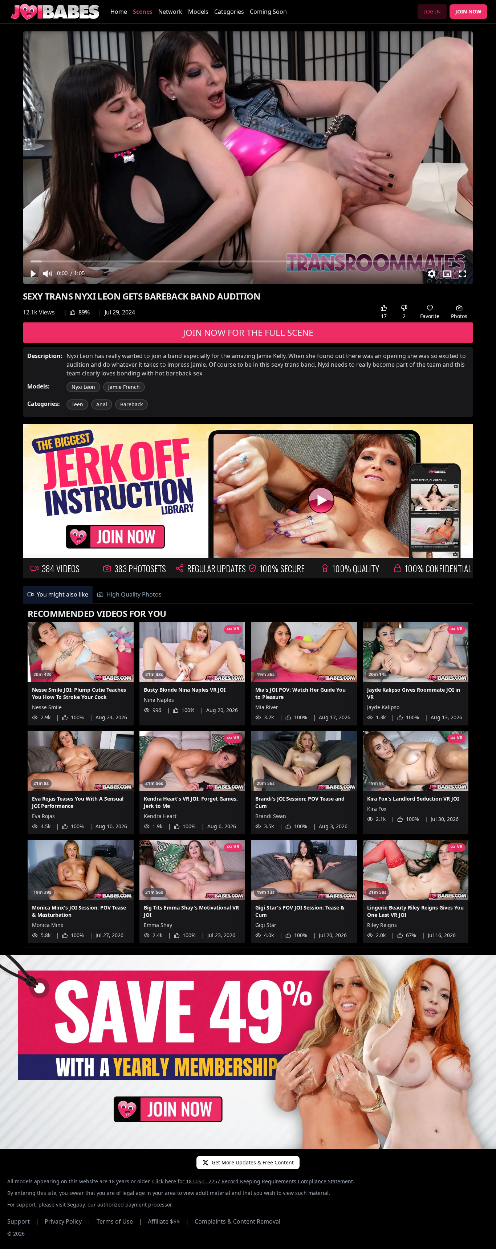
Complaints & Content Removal (237, 1221)
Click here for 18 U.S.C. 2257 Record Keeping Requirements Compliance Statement (252, 1181)
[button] (32, 274)
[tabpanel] (248, 775)
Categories (229, 12)
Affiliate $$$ (168, 1221)
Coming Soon (268, 12)
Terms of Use (119, 1221)
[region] (248, 157)
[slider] (248, 261)
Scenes (143, 12)
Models (198, 12)
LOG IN (432, 11)
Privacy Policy (68, 1221)
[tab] (58, 594)
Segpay (76, 1204)
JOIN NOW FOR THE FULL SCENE (248, 332)
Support (23, 1221)
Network (170, 12)
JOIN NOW (468, 11)
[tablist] (248, 594)
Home (118, 12)
